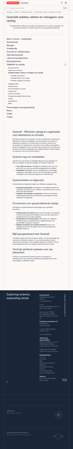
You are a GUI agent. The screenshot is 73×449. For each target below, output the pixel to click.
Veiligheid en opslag (26, 12)
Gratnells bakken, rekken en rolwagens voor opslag (47, 12)
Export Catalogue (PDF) (47, 373)
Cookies (42, 369)
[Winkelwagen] (66, 3)
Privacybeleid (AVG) (46, 371)
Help (41, 361)
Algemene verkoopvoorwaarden (46, 366)
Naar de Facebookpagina (48, 378)
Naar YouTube (44, 380)
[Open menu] (6, 8)
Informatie (43, 359)
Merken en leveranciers (47, 363)
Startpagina (10, 12)
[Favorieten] (62, 3)
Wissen (65, 8)
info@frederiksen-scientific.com (48, 330)
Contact (42, 357)
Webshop (17, 12)
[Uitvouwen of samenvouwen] (65, 65)
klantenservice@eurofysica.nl (49, 306)
